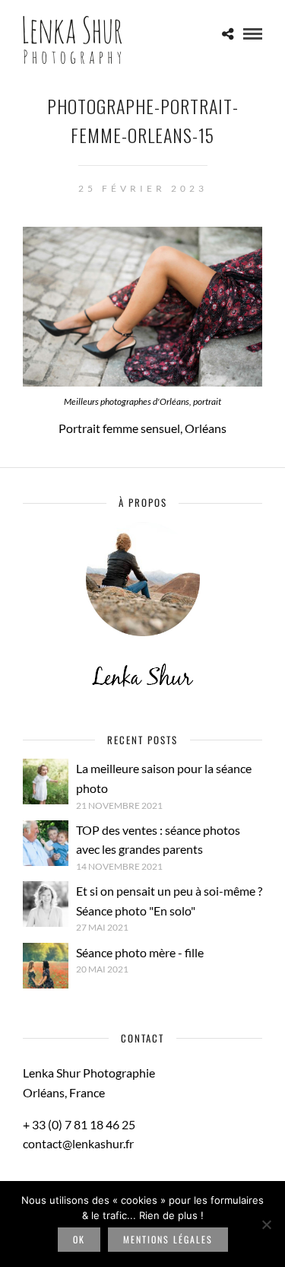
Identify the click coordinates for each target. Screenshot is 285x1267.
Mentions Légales (168, 1239)
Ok (79, 1239)
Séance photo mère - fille (140, 952)
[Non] (266, 1224)
